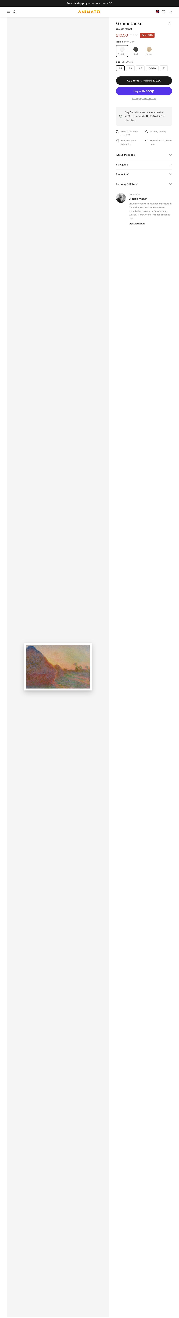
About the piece (125, 154)
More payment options (144, 98)
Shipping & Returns (127, 184)
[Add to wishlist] (169, 23)
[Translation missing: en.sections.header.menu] (8, 11)
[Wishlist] (164, 12)
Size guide (122, 164)
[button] (14, 11)
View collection (137, 223)
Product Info (123, 174)
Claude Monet (124, 28)
